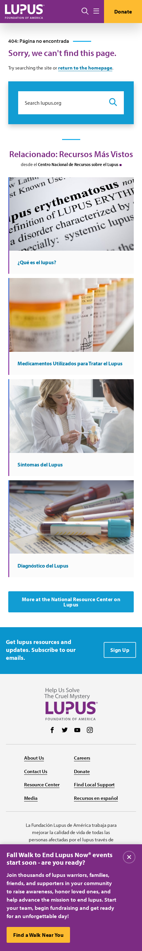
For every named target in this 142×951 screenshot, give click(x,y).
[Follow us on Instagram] (90, 730)
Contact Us (35, 771)
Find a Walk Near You (38, 935)
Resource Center (41, 784)
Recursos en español (96, 798)
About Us (34, 758)
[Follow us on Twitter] (65, 730)
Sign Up (120, 650)
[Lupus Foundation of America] (25, 11)
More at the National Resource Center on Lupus (71, 602)
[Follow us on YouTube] (77, 730)
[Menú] (96, 11)
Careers (82, 758)
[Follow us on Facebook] (52, 730)
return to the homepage (85, 68)
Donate (123, 11)
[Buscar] (85, 11)
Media (31, 798)
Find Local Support (94, 784)
